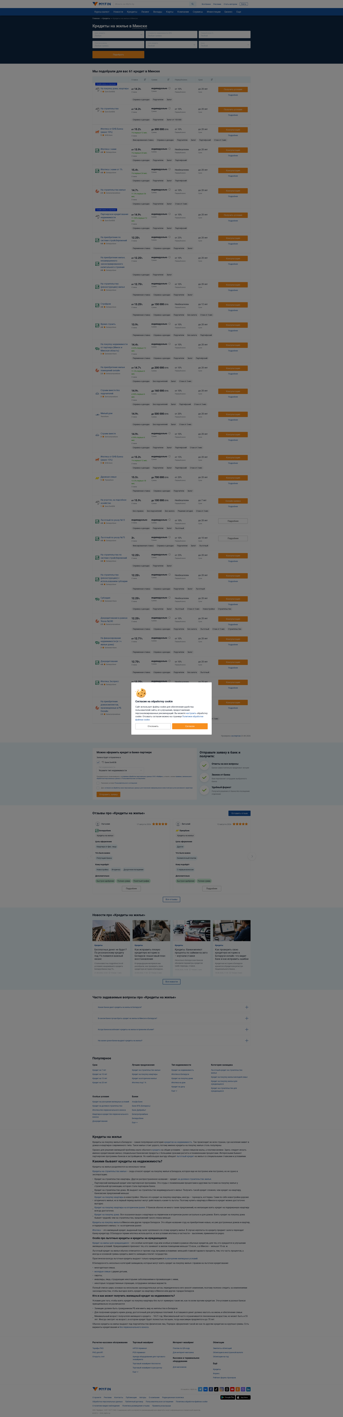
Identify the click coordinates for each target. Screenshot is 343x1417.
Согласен (190, 726)
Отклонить (153, 726)
